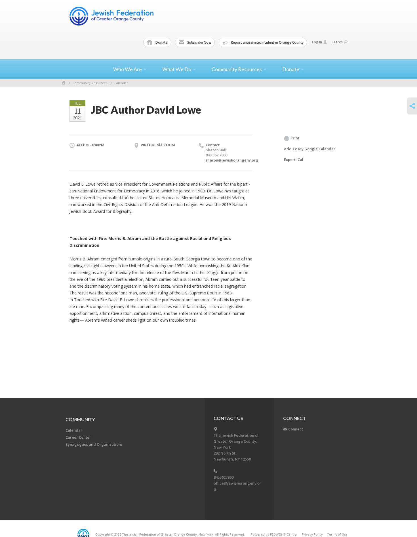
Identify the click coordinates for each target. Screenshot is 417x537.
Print (294, 138)
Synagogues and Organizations (94, 444)
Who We (127, 69)
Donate (161, 42)
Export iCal (293, 159)
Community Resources (90, 83)
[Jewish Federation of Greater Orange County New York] (112, 16)
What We (176, 69)
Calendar (121, 83)
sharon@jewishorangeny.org (232, 160)
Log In (317, 42)
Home (64, 83)
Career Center (78, 437)
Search (337, 42)
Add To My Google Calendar (309, 148)
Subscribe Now (198, 42)
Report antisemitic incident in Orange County (267, 42)
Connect (295, 429)
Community (80, 419)
